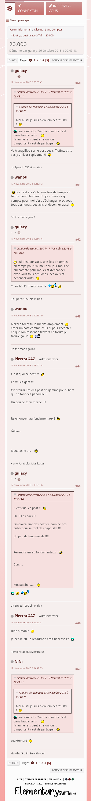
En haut (13, 763)
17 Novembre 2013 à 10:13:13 (27, 183)
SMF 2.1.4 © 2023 (34, 783)
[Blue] (66, 779)
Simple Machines (55, 783)
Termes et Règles (35, 779)
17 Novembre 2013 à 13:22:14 (27, 365)
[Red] (69, 779)
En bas (12, 60)
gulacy (21, 70)
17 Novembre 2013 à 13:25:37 (27, 622)
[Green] (72, 779)
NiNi (19, 661)
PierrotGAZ (25, 358)
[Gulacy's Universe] (19, 76)
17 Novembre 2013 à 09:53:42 (27, 82)
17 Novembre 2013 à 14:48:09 (27, 668)
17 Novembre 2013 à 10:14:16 (27, 238)
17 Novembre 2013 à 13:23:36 (27, 484)
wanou (21, 177)
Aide (19, 779)
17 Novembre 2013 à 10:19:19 (27, 315)
